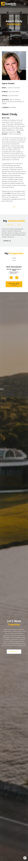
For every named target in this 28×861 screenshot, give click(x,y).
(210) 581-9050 (13, 95)
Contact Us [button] (14, 651)
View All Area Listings (14, 284)
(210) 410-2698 (14, 91)
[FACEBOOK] (14, 206)
